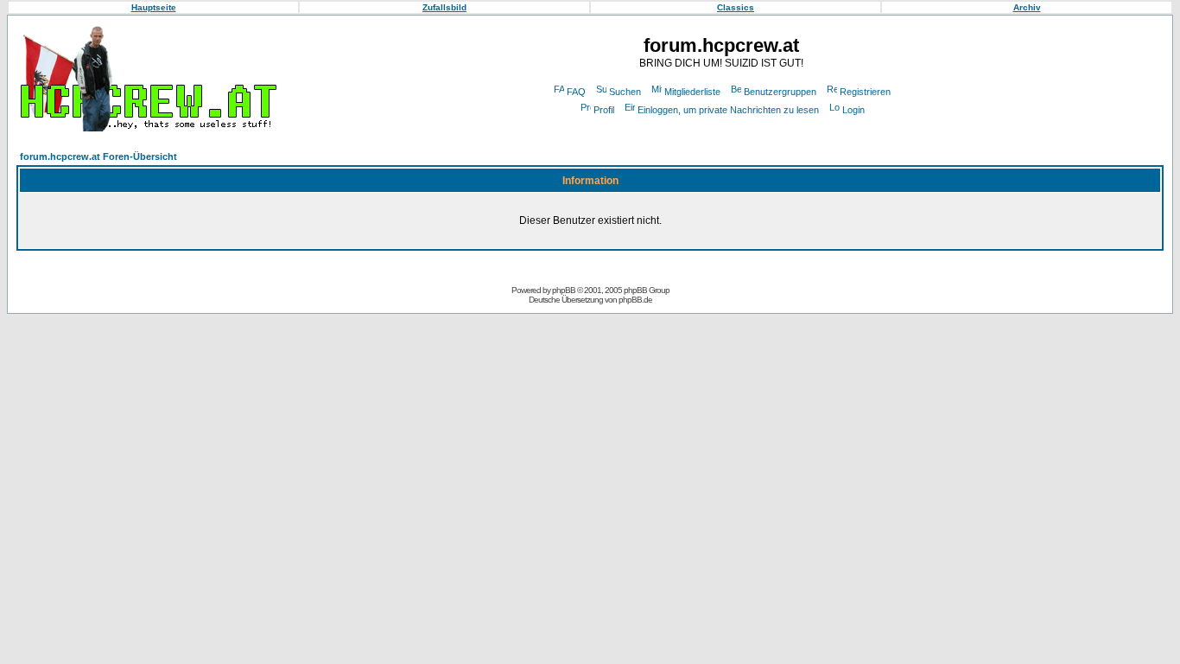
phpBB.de (635, 299)
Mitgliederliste (692, 91)
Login (853, 110)
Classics (735, 7)
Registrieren (865, 91)
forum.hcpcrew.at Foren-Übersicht (98, 156)
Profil (603, 110)
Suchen (625, 91)
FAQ (576, 91)
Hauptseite (153, 7)
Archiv (1027, 7)
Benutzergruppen (780, 91)
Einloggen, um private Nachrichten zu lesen (728, 110)
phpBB (563, 290)
